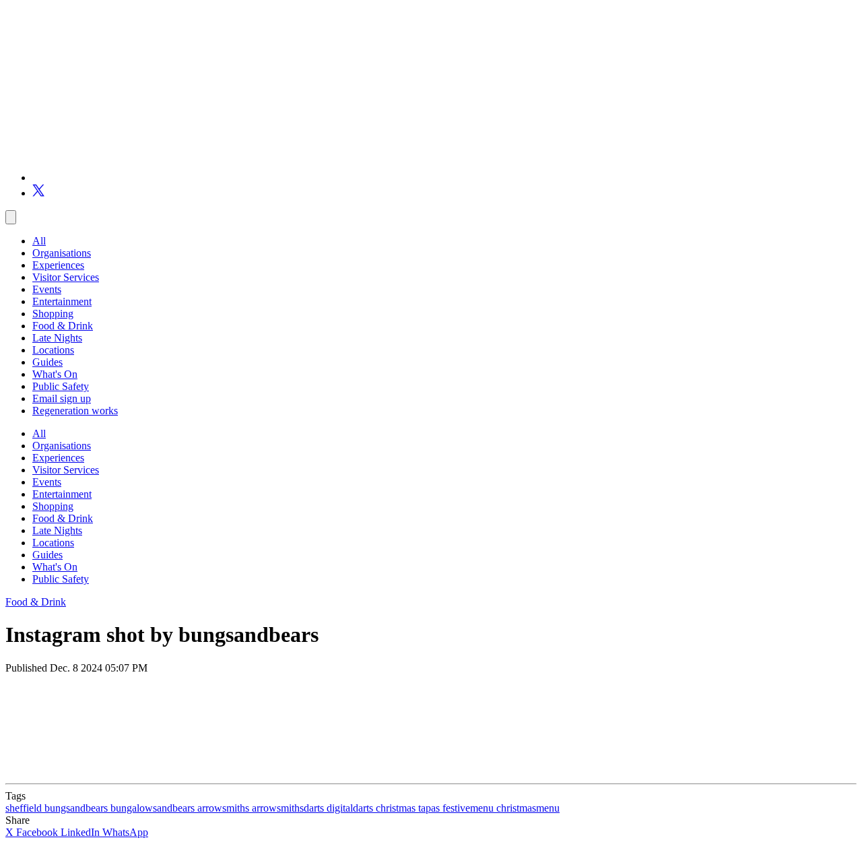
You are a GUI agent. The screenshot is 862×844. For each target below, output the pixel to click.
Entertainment (62, 301)
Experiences (58, 265)
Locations (53, 350)
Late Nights (57, 338)
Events (46, 289)
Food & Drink (62, 325)
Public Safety (60, 386)
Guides (47, 362)
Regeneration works (75, 410)
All (39, 241)
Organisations (61, 253)
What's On (54, 374)
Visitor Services (65, 277)
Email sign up (61, 398)
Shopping (52, 313)
